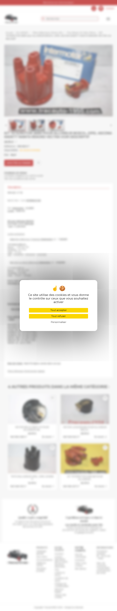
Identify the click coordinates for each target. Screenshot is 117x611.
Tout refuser (58, 316)
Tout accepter (58, 310)
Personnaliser (58, 322)
